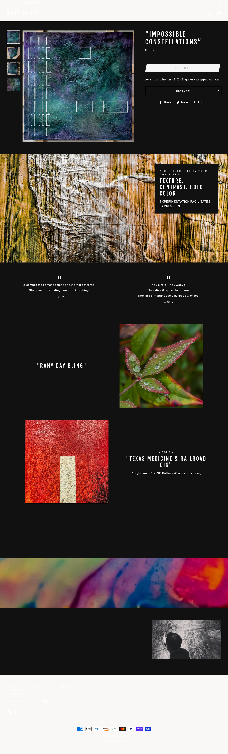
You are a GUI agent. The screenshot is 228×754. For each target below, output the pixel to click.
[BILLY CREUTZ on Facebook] (16, 712)
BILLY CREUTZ (23, 13)
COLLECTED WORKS (30, 2)
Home (10, 2)
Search (65, 687)
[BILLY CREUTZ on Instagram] (9, 712)
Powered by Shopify (114, 741)
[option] (78, 86)
